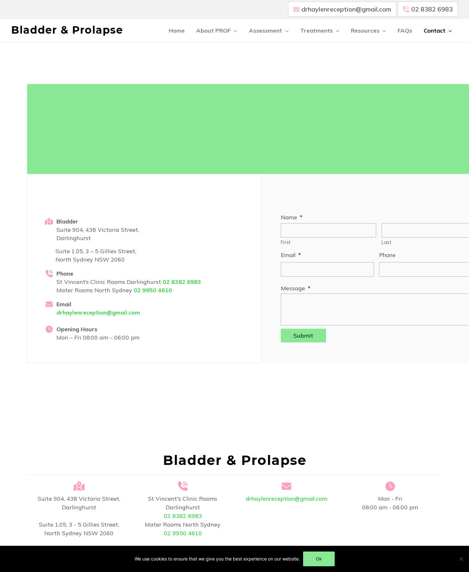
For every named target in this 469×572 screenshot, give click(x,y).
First (286, 242)
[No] (461, 559)
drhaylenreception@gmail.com (346, 9)
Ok (319, 558)
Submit (303, 335)
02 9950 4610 (153, 290)
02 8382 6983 (432, 9)
